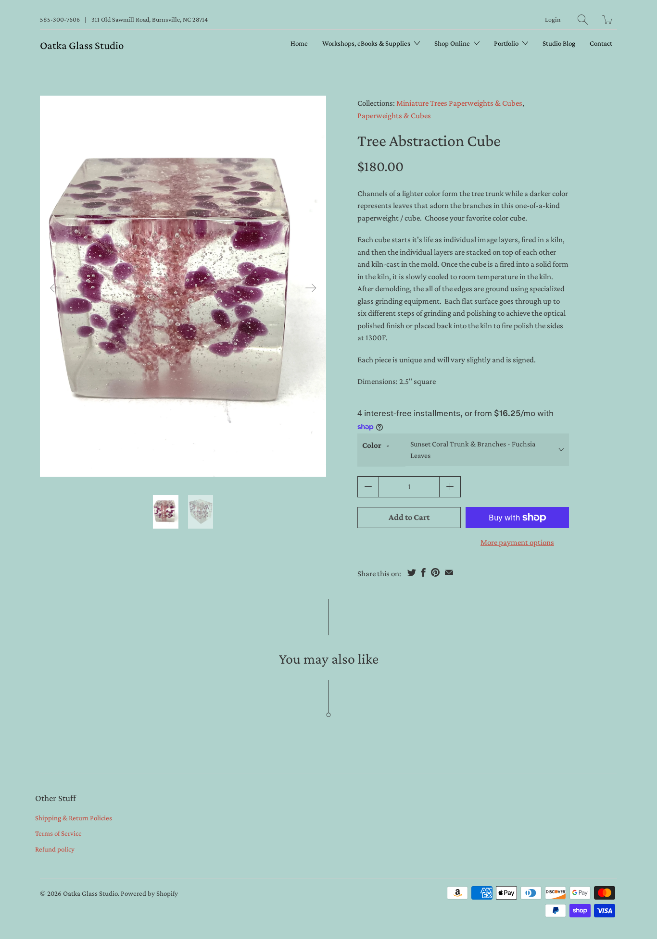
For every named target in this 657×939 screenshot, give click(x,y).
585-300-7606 (60, 19)
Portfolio (507, 43)
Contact (601, 43)
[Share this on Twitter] (411, 572)
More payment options (517, 542)
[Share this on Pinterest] (435, 572)
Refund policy (55, 849)
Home (299, 43)
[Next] (310, 287)
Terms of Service (58, 833)
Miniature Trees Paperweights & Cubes (459, 103)
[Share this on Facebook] (423, 572)
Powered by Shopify (149, 893)
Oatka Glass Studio (82, 45)
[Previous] (55, 287)
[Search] (583, 19)
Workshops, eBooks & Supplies (367, 43)
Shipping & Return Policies (73, 818)
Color (371, 445)
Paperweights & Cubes (394, 115)
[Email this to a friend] (449, 572)
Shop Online (452, 43)
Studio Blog (559, 43)
